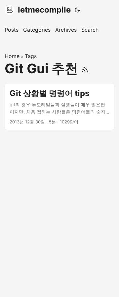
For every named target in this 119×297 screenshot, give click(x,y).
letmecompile (44, 10)
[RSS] (85, 68)
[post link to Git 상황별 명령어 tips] (59, 106)
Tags (31, 56)
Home (12, 56)
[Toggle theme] (77, 10)
